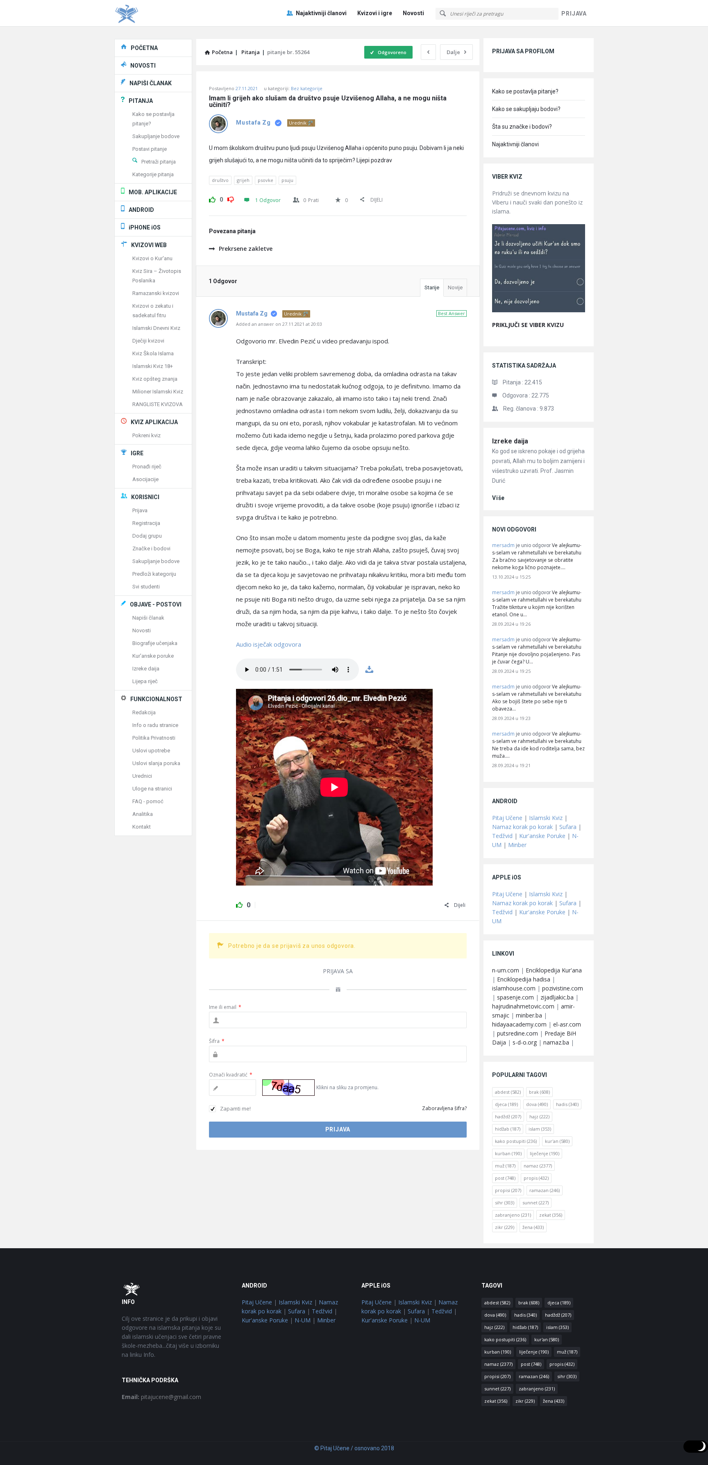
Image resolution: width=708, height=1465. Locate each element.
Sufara (567, 827)
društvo (220, 180)
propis (536, 1178)
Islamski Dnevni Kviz (156, 328)
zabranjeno (513, 1215)
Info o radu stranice (155, 725)
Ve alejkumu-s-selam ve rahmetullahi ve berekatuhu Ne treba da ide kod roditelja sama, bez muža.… (538, 744)
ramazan (544, 1190)
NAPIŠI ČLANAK (150, 83)
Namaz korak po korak (522, 827)
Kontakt (141, 827)
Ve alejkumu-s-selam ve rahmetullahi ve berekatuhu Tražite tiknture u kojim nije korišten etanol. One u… (536, 603)
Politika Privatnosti (153, 738)
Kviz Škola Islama (153, 353)
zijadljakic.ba (557, 997)
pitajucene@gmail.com (161, 1397)
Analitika (142, 814)
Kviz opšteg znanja (154, 379)
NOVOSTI (143, 65)
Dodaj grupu (147, 536)
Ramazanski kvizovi (155, 293)
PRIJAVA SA (338, 971)
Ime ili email (225, 1007)
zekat (550, 1215)
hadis (567, 1104)
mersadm (503, 545)
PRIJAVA (574, 13)
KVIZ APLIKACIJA (154, 422)
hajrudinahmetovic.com (523, 1006)
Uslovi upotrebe (151, 750)
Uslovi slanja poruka (156, 763)
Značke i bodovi (151, 548)
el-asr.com (567, 1024)
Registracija (146, 523)
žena (533, 1227)
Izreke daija (510, 441)
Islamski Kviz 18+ (152, 366)
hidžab (507, 1129)
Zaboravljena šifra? (444, 1108)
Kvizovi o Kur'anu (152, 258)
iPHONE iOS (145, 227)
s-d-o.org (525, 1042)
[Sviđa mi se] (212, 198)
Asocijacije (145, 479)
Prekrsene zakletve (245, 248)
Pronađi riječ (146, 466)
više (498, 498)
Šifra (217, 1041)
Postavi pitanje (149, 149)
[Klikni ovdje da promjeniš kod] (288, 1087)
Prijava (140, 510)
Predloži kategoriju (154, 574)
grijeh (243, 180)
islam (540, 1129)
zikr (504, 1227)
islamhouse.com (514, 988)
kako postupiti (516, 1141)
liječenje (544, 1153)
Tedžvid (502, 836)
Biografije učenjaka (154, 643)
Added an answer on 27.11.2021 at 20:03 (279, 324)
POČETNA (144, 48)
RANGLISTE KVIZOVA (157, 404)
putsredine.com (517, 1033)
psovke (265, 180)
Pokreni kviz (146, 435)
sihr (504, 1202)
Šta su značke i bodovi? (522, 126)
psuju (287, 180)
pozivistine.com (562, 988)
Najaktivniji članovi (321, 13)
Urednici (142, 776)
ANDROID (141, 210)
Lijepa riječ (145, 681)
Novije (455, 287)
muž (505, 1166)
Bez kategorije (306, 88)
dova (537, 1104)
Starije (431, 287)
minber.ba (529, 1015)
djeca (506, 1104)
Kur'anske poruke (153, 656)
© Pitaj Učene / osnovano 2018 (354, 1448)
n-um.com (505, 970)
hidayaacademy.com (519, 1024)
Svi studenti (146, 587)
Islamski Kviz (546, 818)
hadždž (508, 1116)
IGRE (137, 453)
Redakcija (144, 712)
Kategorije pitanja (153, 174)
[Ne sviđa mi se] (230, 198)
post (505, 1178)
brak (539, 1092)
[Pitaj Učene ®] (155, 13)
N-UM (303, 1320)
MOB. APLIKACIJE (153, 192)
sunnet (535, 1202)
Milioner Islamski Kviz (157, 391)
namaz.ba (556, 1042)
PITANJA (141, 101)
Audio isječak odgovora (268, 644)
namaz (538, 1166)
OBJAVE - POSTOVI (156, 604)
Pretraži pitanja (158, 162)
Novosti (413, 13)
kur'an (557, 1141)
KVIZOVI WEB (149, 245)
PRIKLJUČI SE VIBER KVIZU (528, 325)
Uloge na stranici (152, 789)
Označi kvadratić (230, 1074)
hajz (539, 1116)
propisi (508, 1190)
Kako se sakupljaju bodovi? (526, 109)
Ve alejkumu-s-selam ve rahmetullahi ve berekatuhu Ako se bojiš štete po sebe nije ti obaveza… (536, 697)
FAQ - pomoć (147, 801)
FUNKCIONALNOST (156, 699)
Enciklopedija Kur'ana (554, 970)
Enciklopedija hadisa (523, 979)
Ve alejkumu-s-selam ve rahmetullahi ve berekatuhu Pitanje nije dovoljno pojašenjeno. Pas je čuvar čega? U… (536, 650)
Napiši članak (148, 618)
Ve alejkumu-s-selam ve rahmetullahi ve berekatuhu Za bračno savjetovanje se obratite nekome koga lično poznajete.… (536, 556)
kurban (508, 1153)
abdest (508, 1092)
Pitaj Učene (507, 818)
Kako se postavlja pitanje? (525, 91)
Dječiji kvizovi (148, 341)
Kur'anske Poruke (542, 836)
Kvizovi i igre (374, 13)
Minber (517, 845)
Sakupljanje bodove (155, 136)
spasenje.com (515, 997)
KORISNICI (145, 497)
